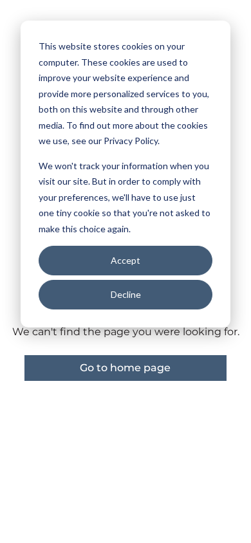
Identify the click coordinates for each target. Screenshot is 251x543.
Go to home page (125, 368)
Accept (125, 260)
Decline (126, 294)
